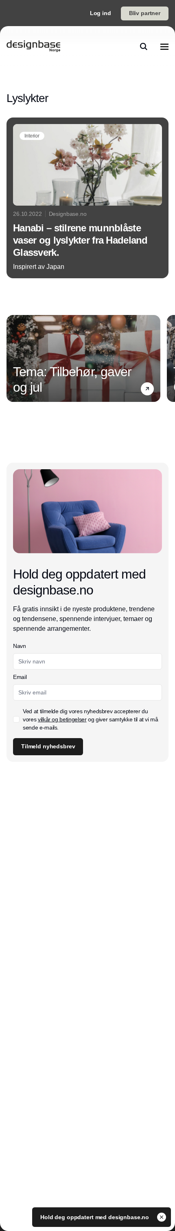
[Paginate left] (13, 358)
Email (19, 677)
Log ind (100, 13)
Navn (19, 646)
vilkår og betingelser (62, 719)
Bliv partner (144, 13)
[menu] (164, 46)
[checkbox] (16, 719)
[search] (143, 46)
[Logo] (33, 46)
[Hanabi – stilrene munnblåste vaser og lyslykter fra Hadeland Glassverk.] (87, 198)
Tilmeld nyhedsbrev (48, 746)
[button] (147, 388)
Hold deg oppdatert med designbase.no (95, 1217)
